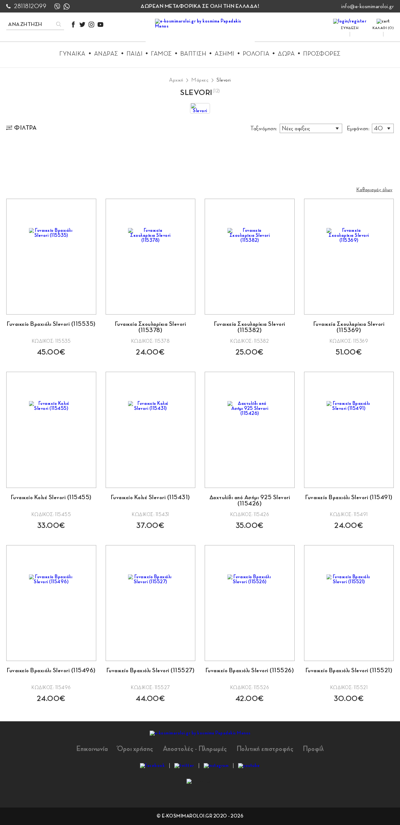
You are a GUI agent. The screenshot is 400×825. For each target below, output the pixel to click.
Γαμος (161, 54)
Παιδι (135, 54)
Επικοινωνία (92, 749)
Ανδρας (106, 54)
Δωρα (286, 54)
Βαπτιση (193, 54)
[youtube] (100, 24)
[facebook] (73, 24)
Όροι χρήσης (135, 749)
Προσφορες (322, 54)
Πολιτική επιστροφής (265, 749)
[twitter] (82, 24)
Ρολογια (256, 54)
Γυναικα (72, 54)
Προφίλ (313, 749)
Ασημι (224, 54)
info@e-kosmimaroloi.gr (367, 6)
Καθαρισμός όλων (374, 189)
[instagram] (91, 24)
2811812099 (30, 6)
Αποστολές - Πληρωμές (195, 749)
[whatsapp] (66, 6)
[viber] (57, 6)
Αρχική (176, 80)
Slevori (224, 80)
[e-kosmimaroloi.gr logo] (200, 31)
